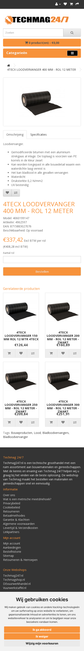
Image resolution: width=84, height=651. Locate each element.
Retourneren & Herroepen (20, 560)
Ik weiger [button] (42, 636)
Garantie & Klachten (16, 520)
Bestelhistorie (12, 551)
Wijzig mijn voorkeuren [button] (42, 643)
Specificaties (38, 134)
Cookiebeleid (11, 507)
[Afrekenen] (77, 4)
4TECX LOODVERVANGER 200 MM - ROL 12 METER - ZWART (63, 337)
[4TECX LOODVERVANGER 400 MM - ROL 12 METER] (42, 101)
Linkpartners (11, 532)
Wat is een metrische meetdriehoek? (27, 499)
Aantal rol (8, 253)
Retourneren (11, 511)
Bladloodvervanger (15, 437)
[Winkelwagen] (71, 4)
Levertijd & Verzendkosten (20, 528)
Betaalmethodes (14, 515)
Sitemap (8, 556)
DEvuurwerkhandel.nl (17, 584)
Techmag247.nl (13, 575)
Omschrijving (14, 134)
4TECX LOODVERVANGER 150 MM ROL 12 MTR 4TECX (21, 335)
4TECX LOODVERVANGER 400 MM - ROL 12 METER (41, 69)
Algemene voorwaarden (19, 524)
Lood (37, 433)
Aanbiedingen (12, 547)
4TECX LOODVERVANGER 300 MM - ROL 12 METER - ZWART (63, 406)
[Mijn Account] (58, 4)
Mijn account (11, 543)
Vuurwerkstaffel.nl (14, 588)
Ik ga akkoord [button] (42, 629)
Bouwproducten (21, 433)
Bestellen (42, 271)
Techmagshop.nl (14, 580)
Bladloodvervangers (55, 433)
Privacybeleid (11, 503)
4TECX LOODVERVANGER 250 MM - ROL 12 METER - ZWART (21, 406)
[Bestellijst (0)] (65, 4)
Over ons (9, 495)
